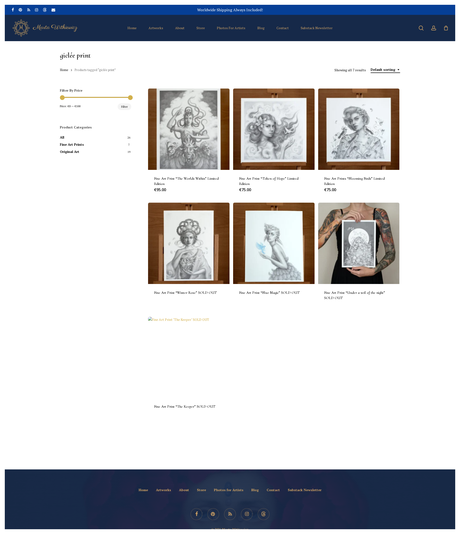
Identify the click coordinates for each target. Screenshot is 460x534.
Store (201, 490)
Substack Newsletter (305, 490)
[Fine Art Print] (189, 129)
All (62, 137)
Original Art (69, 151)
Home (64, 70)
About (184, 490)
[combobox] (385, 69)
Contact (273, 490)
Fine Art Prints (72, 144)
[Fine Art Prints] (359, 129)
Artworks (163, 490)
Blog (255, 490)
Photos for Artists (228, 490)
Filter (124, 106)
